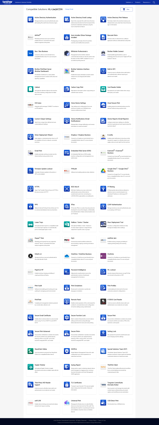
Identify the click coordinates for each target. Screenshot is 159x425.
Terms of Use (102, 420)
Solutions (128, 2)
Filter (127, 9)
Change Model (69, 9)
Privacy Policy (92, 420)
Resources (146, 2)
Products (137, 2)
